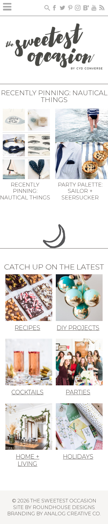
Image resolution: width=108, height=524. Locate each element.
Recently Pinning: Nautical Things (25, 191)
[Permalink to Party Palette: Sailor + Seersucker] (81, 143)
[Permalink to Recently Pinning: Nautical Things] (26, 143)
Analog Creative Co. (72, 514)
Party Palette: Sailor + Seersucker (80, 191)
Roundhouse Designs (64, 507)
